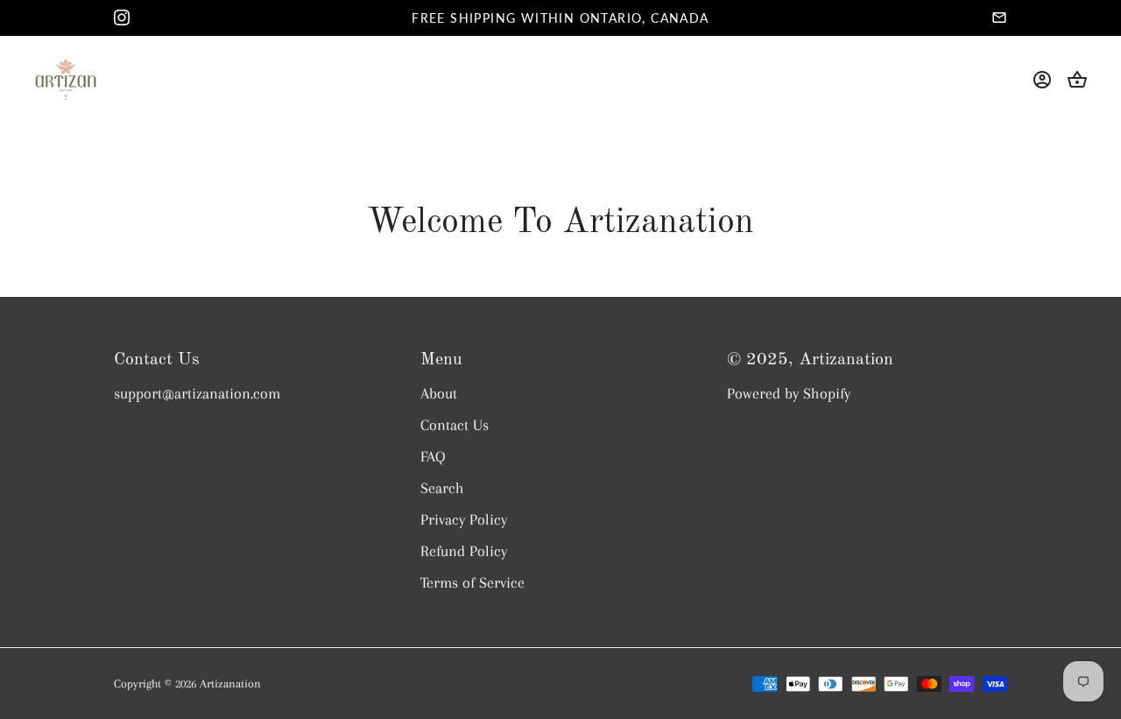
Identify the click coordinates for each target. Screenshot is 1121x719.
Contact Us (454, 425)
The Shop (550, 64)
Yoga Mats (442, 64)
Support (746, 64)
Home (355, 64)
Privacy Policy (463, 519)
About (650, 64)
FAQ (433, 456)
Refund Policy (463, 551)
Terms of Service (472, 582)
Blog (561, 94)
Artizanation (230, 683)
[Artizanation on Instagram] (122, 17)
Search (442, 488)
